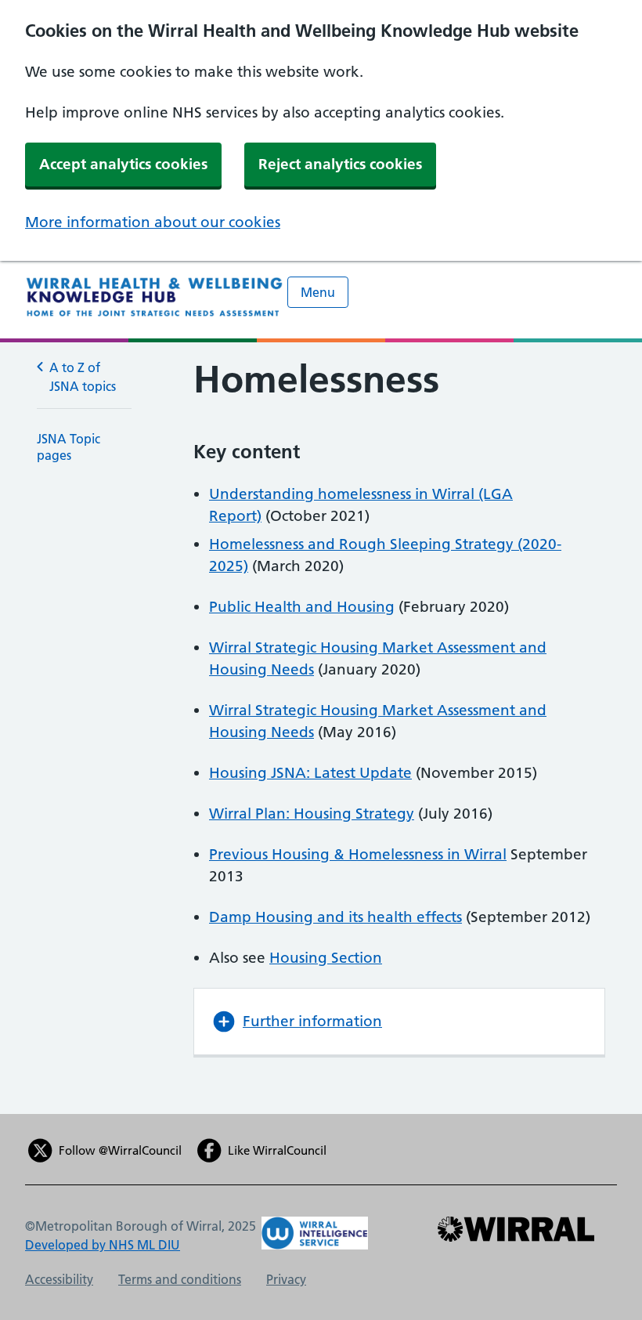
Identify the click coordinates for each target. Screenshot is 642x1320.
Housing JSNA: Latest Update (310, 773)
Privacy (286, 1279)
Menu (318, 292)
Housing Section (325, 958)
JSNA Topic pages (68, 447)
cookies (592, 283)
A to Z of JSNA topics (82, 377)
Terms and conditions (179, 1279)
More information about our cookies (152, 222)
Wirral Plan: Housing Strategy (311, 814)
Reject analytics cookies (340, 164)
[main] (321, 728)
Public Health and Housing (302, 607)
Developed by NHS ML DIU (102, 1245)
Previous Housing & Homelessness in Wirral (358, 854)
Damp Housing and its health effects (335, 917)
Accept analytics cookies (123, 164)
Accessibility (59, 1279)
